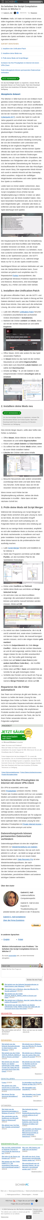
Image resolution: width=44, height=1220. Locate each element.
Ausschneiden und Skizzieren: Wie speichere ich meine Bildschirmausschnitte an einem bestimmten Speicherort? (32, 1132)
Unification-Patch (27, 312)
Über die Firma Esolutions (13, 920)
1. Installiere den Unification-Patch (13, 48)
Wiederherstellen (36, 1171)
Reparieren (34, 13)
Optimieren (38, 1139)
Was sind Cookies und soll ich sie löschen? (11, 1031)
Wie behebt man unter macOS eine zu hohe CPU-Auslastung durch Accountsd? (11, 1087)
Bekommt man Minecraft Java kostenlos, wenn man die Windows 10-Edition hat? (32, 1122)
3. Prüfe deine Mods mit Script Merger (14, 58)
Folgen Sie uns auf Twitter (26, 1201)
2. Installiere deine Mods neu (11, 53)
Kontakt (35, 1194)
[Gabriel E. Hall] (14, 13)
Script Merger (13, 548)
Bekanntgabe (26, 1194)
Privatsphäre (11, 791)
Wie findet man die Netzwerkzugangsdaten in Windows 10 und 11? (10, 1111)
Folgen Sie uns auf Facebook (20, 1204)
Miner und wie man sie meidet (32, 1030)
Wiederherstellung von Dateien (24, 847)
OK (29, 1217)
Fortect (15, 276)
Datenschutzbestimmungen (34, 1191)
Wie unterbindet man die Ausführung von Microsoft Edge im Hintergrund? (10, 1118)
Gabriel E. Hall (8, 13)
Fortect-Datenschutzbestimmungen (31, 772)
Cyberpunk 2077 (8, 117)
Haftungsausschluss (13, 1194)
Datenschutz (4, 1217)
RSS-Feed (9, 1201)
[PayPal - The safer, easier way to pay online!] (36, 925)
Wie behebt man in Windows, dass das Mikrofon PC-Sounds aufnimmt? (32, 1046)
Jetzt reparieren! (9, 78)
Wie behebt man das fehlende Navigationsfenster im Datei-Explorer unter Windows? (21, 985)
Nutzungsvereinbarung (16, 1191)
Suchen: (26, 2)
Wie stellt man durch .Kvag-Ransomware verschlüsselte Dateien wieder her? (31, 1158)
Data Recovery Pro (25, 859)
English (6, 939)
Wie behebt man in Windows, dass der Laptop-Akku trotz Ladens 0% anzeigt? (31, 1055)
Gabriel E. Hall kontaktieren (14, 917)
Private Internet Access (32, 824)
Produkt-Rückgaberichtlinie (9, 774)
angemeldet (12, 955)
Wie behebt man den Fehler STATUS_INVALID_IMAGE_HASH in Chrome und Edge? (20, 995)
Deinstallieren (37, 1100)
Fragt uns (6, 966)
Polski (20, 939)
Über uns (4, 1191)
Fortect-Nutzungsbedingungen (10, 772)
